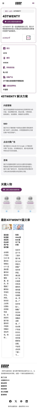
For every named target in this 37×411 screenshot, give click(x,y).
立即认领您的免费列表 (14, 21)
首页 (6, 11)
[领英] (26, 401)
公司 (10, 11)
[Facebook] (10, 401)
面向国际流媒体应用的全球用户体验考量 (6, 241)
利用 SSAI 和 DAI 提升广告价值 (18, 240)
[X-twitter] (15, 401)
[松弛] (21, 401)
